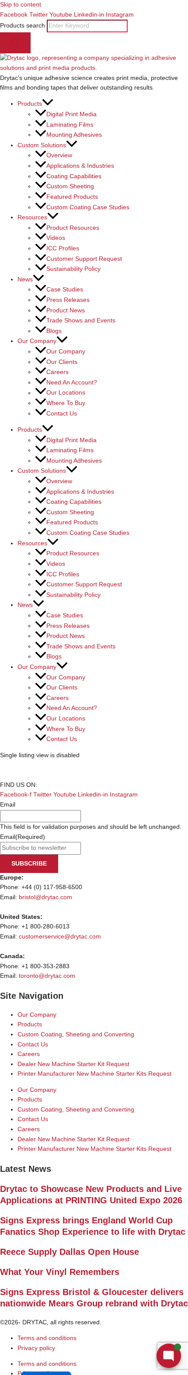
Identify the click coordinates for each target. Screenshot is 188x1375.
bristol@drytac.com (45, 897)
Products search (23, 25)
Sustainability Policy (73, 269)
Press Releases (68, 300)
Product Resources (72, 228)
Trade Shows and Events (80, 320)
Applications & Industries (80, 166)
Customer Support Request (84, 259)
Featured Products (72, 197)
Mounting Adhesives (74, 135)
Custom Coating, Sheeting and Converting (75, 1034)
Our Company (65, 351)
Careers (57, 372)
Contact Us (61, 413)
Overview (59, 155)
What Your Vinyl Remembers (59, 1272)
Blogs (54, 331)
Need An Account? (71, 382)
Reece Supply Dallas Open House (69, 1252)
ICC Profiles (62, 248)
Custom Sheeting (70, 186)
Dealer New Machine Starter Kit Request (73, 1064)
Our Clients (61, 362)
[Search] (15, 43)
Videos (55, 238)
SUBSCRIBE (29, 863)
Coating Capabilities (73, 176)
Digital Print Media (71, 114)
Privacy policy (36, 1348)
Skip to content (20, 4)
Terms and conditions (47, 1338)
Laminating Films (70, 124)
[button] (47, 103)
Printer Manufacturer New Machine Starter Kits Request (94, 1073)
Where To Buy (65, 403)
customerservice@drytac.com (60, 936)
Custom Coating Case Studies (87, 207)
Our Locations (65, 393)
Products (29, 1024)
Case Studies (64, 289)
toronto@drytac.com (47, 976)
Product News (65, 310)
